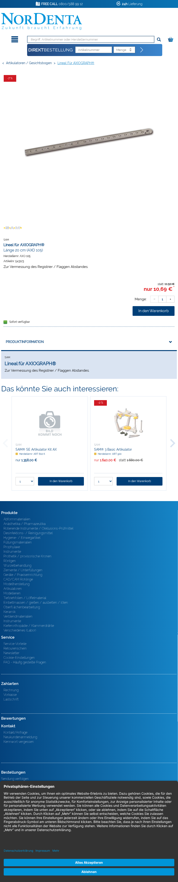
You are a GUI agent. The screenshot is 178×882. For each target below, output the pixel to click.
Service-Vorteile (14, 644)
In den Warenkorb (153, 311)
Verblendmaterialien (17, 616)
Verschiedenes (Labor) (19, 630)
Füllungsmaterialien (17, 542)
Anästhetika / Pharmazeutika (24, 524)
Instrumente (12, 551)
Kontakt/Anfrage (15, 732)
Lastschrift (11, 699)
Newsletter (11, 653)
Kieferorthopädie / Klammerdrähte (28, 626)
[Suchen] (159, 40)
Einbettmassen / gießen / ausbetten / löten (35, 602)
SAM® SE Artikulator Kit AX (36, 449)
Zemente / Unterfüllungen (22, 570)
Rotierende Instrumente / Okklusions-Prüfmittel (38, 528)
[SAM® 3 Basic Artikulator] (128, 423)
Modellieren (12, 593)
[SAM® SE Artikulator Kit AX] (50, 423)
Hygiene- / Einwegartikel (21, 538)
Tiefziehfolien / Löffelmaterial (24, 598)
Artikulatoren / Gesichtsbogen (29, 63)
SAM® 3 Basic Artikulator (113, 449)
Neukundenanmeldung (20, 737)
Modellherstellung (16, 584)
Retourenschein (15, 648)
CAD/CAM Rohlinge (18, 579)
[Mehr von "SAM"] (12, 227)
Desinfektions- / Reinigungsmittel (28, 533)
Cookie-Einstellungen (19, 657)
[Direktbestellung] (141, 50)
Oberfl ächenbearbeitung (21, 607)
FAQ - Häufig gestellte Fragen (24, 662)
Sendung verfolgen (15, 779)
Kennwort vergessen (18, 742)
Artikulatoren (12, 588)
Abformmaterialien (16, 519)
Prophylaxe (11, 547)
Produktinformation (25, 342)
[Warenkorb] (171, 38)
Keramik (9, 612)
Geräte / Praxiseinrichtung (22, 575)
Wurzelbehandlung (17, 565)
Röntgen (9, 561)
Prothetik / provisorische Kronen (27, 556)
